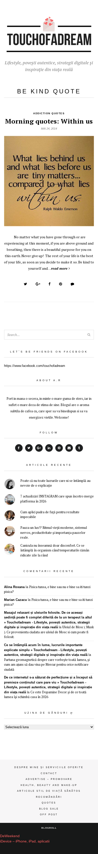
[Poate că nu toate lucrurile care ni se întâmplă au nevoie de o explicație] (9, 484)
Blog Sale (49, 809)
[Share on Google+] (38, 284)
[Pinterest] (59, 448)
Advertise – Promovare (49, 779)
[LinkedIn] (49, 448)
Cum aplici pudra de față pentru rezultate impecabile (49, 514)
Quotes (49, 803)
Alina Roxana (14, 587)
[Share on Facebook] (49, 284)
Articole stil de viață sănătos (49, 791)
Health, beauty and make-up (49, 785)
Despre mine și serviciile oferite (48, 767)
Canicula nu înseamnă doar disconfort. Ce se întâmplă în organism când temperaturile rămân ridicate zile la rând (54, 550)
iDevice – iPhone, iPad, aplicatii (25, 841)
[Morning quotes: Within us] (49, 223)
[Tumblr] (79, 448)
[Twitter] (29, 448)
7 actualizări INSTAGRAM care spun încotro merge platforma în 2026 (57, 498)
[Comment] (72, 284)
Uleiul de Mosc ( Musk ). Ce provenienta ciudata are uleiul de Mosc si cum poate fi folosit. (49, 632)
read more (59, 268)
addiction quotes (49, 113)
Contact (49, 773)
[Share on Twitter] (25, 284)
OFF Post (49, 814)
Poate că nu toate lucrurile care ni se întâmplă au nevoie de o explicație (55, 483)
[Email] (69, 448)
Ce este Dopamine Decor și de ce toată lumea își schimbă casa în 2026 (45, 694)
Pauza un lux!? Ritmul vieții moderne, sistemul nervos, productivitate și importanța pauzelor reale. (53, 532)
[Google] (39, 448)
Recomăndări (49, 797)
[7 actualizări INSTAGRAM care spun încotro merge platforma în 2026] (9, 500)
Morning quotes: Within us (49, 121)
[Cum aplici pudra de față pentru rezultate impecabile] (9, 516)
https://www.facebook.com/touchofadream (34, 366)
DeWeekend (10, 836)
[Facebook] (19, 448)
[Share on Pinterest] (60, 284)
